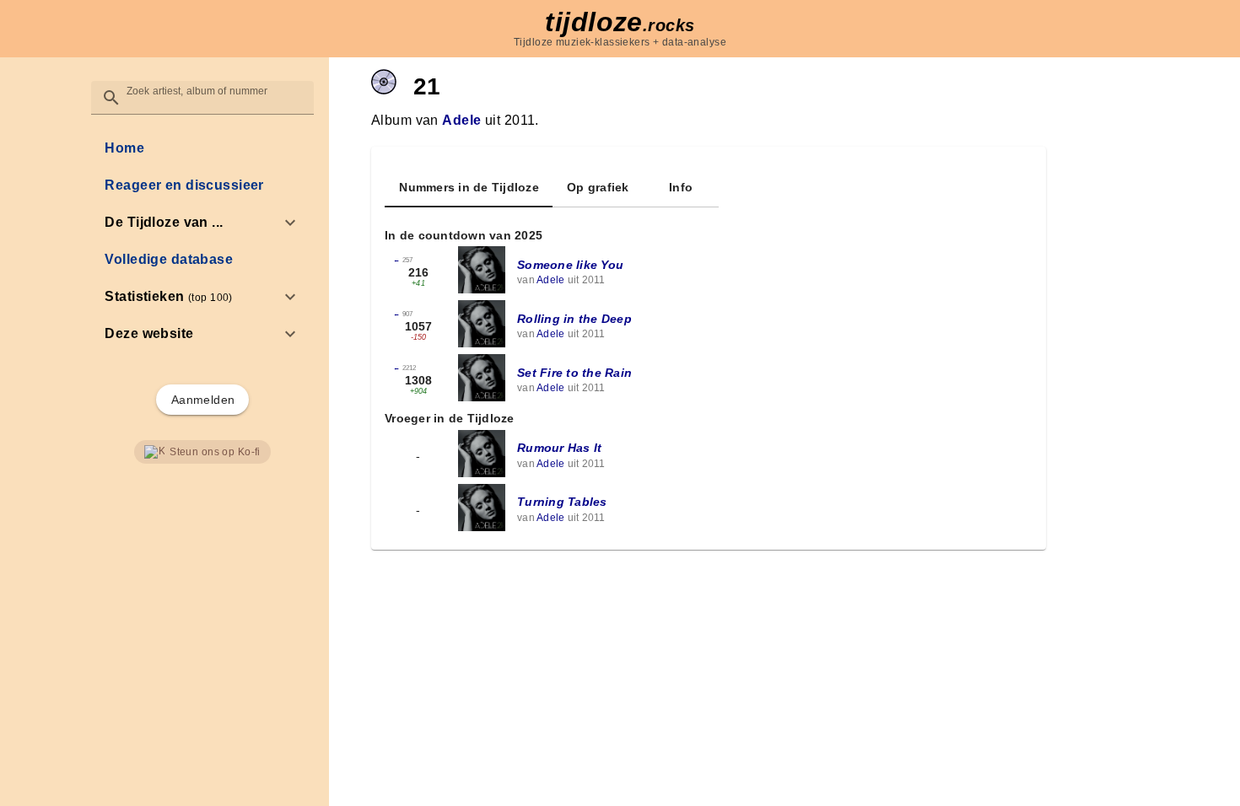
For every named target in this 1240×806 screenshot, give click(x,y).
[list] (202, 241)
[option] (202, 222)
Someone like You (570, 264)
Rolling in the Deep (574, 318)
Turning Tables (562, 501)
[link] (202, 148)
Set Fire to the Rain (574, 372)
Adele (461, 120)
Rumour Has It (559, 447)
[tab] (469, 187)
